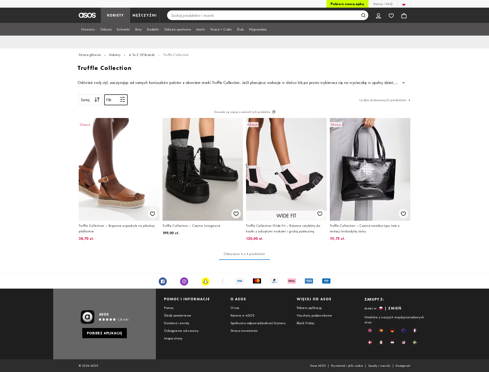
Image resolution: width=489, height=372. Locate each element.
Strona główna (90, 54)
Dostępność (403, 366)
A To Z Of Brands (142, 54)
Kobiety (114, 54)
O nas (234, 307)
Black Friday (306, 323)
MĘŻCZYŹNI (144, 15)
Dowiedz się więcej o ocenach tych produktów (242, 112)
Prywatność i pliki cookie (347, 366)
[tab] (88, 29)
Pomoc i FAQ (382, 4)
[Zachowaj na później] (152, 213)
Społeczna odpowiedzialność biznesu (258, 323)
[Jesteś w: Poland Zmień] (404, 4)
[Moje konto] (378, 15)
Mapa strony (173, 338)
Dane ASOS (318, 366)
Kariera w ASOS (242, 315)
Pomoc (169, 307)
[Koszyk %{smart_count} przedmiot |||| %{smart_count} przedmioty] (404, 15)
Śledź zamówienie (177, 315)
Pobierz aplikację (309, 307)
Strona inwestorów (244, 330)
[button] (370, 330)
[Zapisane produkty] (391, 15)
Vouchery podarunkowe (314, 315)
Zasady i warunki (379, 366)
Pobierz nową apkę (347, 4)
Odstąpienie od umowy (181, 330)
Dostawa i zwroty (176, 323)
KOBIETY (115, 15)
